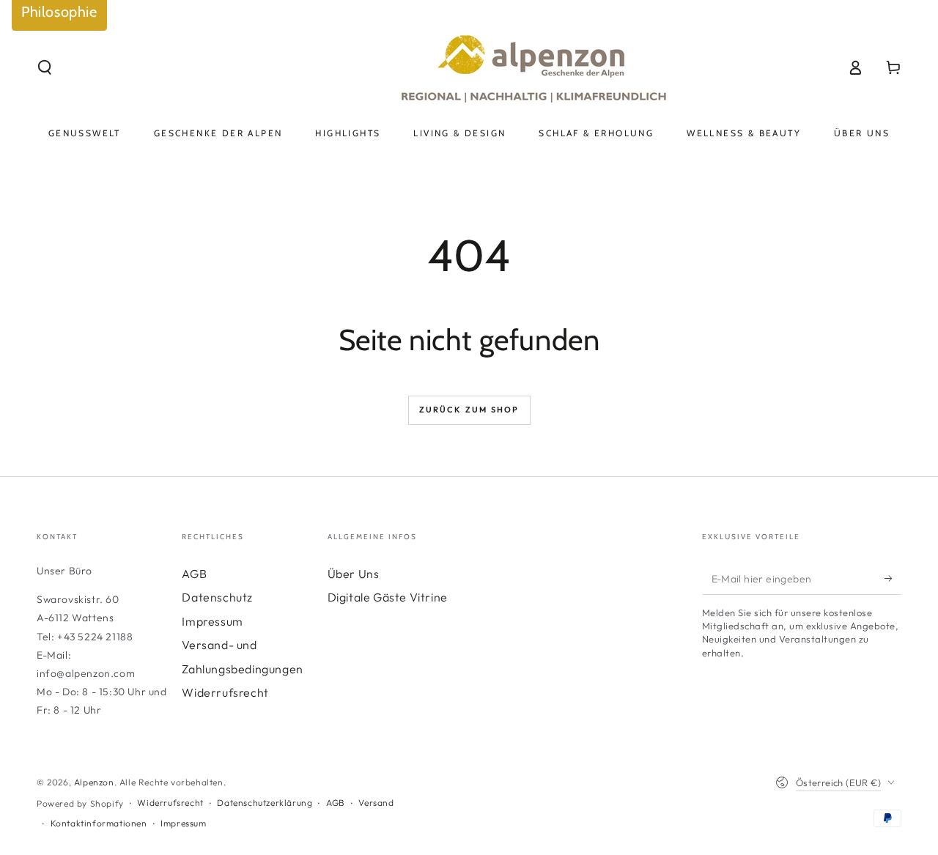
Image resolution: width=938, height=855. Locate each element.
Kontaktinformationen (99, 823)
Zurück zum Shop (469, 409)
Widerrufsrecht (225, 692)
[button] (45, 67)
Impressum (212, 621)
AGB (194, 573)
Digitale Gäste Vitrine (388, 597)
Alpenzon (94, 782)
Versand (376, 802)
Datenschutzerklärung (264, 802)
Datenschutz (217, 597)
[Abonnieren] (893, 578)
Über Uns (354, 573)
